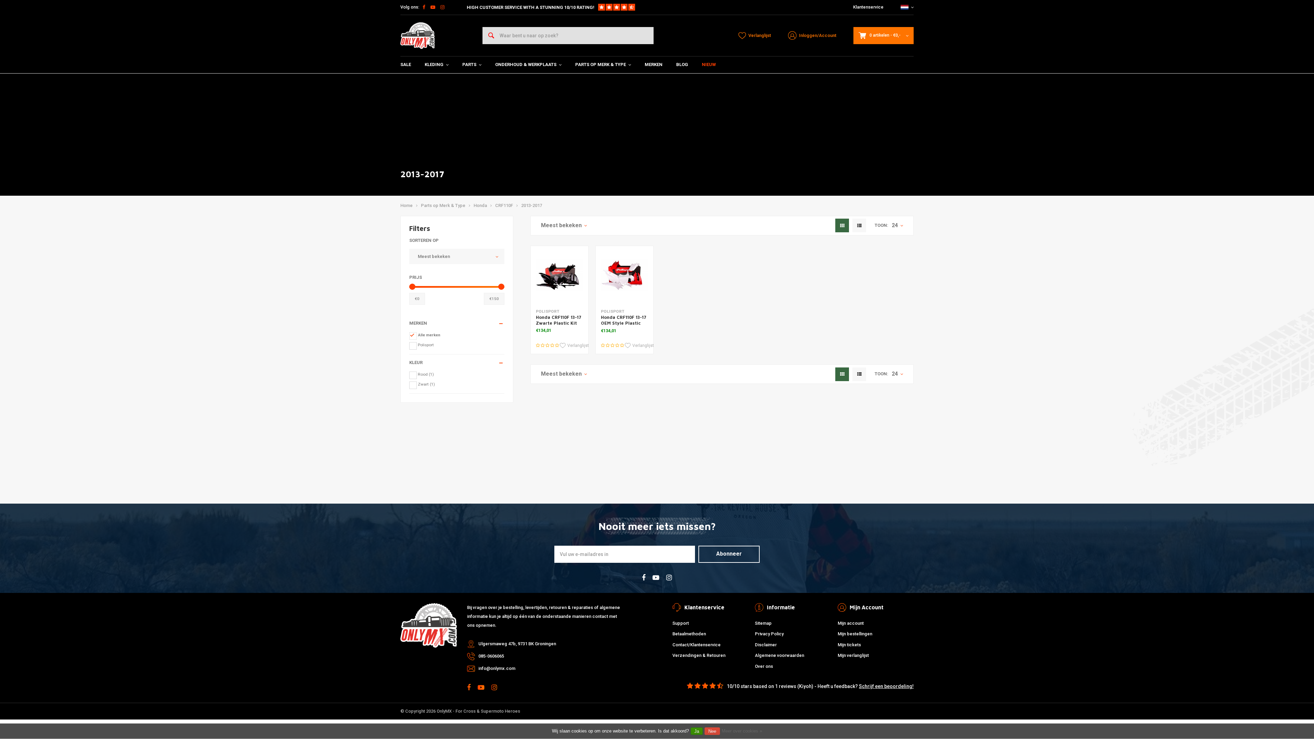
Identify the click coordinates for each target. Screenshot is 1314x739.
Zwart (426, 384)
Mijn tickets (849, 644)
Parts (469, 64)
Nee (712, 731)
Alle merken (429, 335)
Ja (696, 731)
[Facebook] (424, 7)
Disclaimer (766, 644)
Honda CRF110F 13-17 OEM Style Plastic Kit (623, 323)
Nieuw (709, 64)
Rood (426, 374)
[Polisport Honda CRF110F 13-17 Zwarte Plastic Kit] (559, 275)
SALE (405, 64)
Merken (653, 64)
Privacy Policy (769, 633)
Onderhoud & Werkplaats (525, 64)
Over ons (764, 666)
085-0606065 (491, 656)
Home (406, 205)
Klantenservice (868, 7)
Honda (480, 205)
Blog (682, 64)
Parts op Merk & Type (600, 64)
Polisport (426, 344)
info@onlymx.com (496, 668)
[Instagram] (442, 7)
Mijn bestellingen (855, 633)
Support (680, 623)
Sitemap (763, 623)
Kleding (434, 64)
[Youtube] (432, 7)
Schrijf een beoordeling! (886, 686)
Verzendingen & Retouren (698, 655)
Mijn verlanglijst (853, 655)
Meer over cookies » (742, 731)
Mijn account (851, 623)
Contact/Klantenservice (696, 644)
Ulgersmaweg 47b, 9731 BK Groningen (517, 643)
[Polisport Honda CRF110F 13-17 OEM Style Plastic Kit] (624, 275)
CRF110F (504, 205)
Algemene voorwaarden (779, 655)
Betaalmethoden (689, 633)
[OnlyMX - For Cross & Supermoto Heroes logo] (417, 35)
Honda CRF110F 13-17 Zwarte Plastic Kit (558, 320)
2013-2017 (531, 205)
